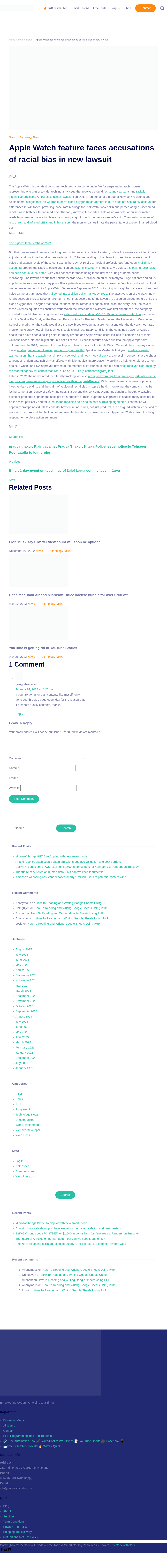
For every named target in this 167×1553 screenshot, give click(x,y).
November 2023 (25, 1001)
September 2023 (26, 1011)
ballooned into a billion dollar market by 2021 (78, 293)
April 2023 (22, 1037)
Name (14, 768)
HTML (19, 1094)
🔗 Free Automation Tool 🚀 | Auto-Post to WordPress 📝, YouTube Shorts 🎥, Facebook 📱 (63, 1441)
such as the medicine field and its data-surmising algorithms (87, 402)
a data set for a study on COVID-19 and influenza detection (102, 314)
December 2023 (25, 996)
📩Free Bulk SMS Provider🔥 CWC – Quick (32, 1446)
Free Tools (99, 8)
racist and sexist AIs (117, 191)
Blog (114, 8)
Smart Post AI (80, 8)
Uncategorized (24, 1119)
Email (13, 778)
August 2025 (23, 949)
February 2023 (25, 1047)
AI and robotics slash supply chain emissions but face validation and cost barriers (68, 861)
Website (14, 788)
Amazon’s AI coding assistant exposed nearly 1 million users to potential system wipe (70, 877)
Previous (14, 461)
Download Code (13, 1420)
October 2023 (24, 1006)
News (12, 137)
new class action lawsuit (55, 196)
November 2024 (25, 980)
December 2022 (25, 1057)
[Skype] (9, 1550)
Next (12, 479)
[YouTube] (6, 1550)
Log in (19, 1161)
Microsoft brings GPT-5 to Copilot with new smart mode (51, 856)
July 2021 (21, 1063)
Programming (24, 1109)
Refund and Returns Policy (20, 1537)
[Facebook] (2, 1550)
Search (65, 1194)
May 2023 (21, 1032)
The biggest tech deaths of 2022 (30, 243)
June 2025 (22, 959)
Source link (16, 436)
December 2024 (25, 975)
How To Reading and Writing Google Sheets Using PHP (72, 903)
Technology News (30, 137)
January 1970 (24, 1068)
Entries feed (23, 1166)
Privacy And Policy (15, 1526)
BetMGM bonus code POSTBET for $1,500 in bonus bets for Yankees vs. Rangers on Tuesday (77, 866)
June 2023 (22, 1027)
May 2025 (21, 965)
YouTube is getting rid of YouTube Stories (43, 648)
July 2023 (21, 1021)
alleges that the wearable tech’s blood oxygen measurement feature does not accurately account (89, 202)
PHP (18, 1104)
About (7, 1511)
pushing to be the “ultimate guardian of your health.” (50, 350)
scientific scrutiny (86, 267)
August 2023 (23, 1016)
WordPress (22, 1135)
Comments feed (25, 1171)
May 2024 (21, 985)
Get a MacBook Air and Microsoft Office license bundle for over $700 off (68, 595)
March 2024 (23, 990)
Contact (145, 8)
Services (9, 1516)
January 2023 (24, 1052)
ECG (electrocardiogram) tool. (94, 371)
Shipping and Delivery (17, 1532)
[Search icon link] (161, 8)
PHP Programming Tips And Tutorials (27, 1435)
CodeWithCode (126, 1545)
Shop (127, 8)
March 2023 (23, 1042)
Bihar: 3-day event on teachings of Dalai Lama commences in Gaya (64, 470)
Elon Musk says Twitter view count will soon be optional (55, 542)
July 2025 (21, 954)
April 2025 (22, 970)
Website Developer (27, 1130)
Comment (16, 758)
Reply (19, 714)
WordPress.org (25, 1176)
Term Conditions (13, 1521)
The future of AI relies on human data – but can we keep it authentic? (60, 872)
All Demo (9, 1425)
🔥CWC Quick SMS (55, 8)
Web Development (27, 1124)
